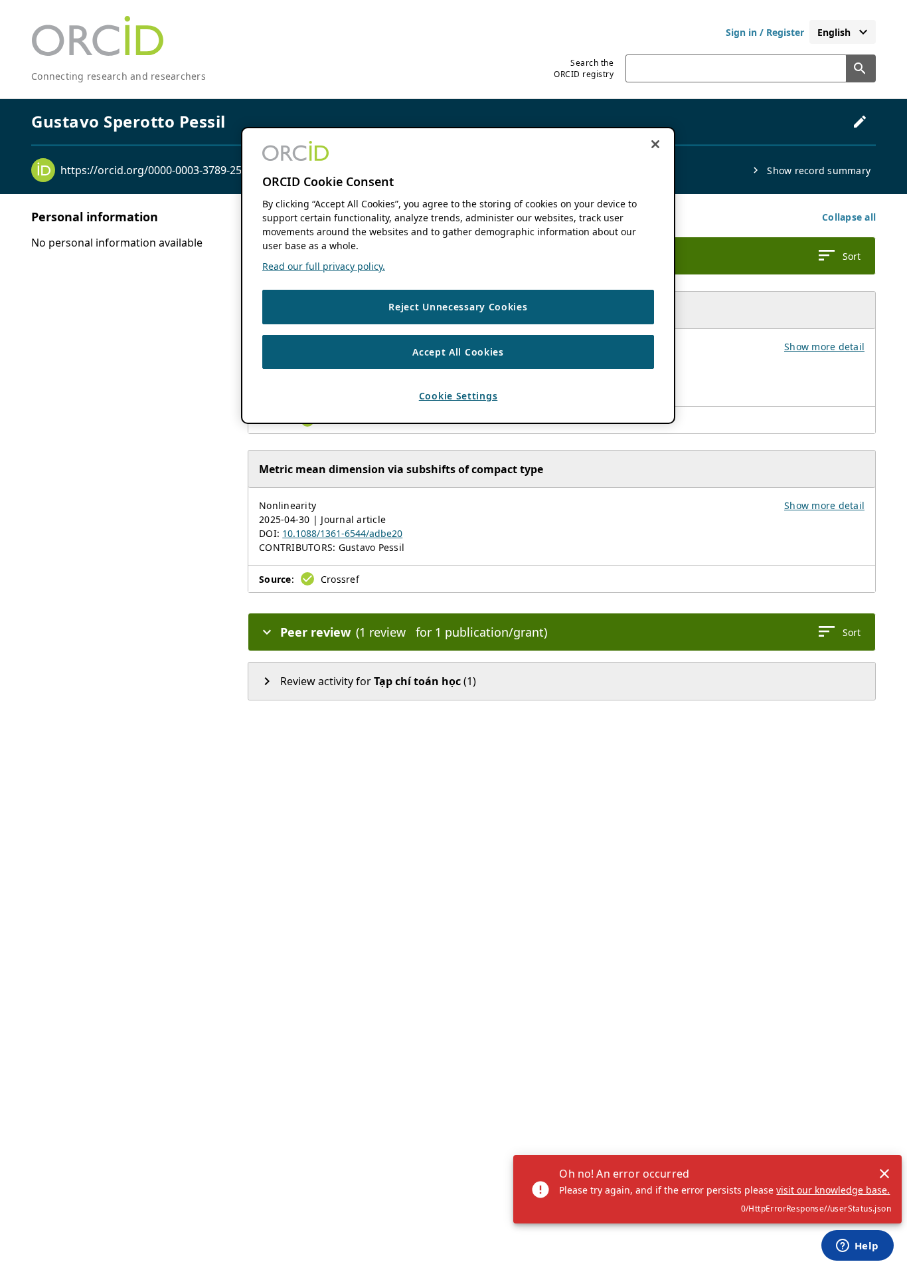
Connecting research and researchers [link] (118, 76)
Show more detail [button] (824, 346)
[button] (849, 217)
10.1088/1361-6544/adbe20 (342, 533)
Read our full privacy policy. (323, 266)
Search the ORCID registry (584, 68)
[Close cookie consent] (655, 144)
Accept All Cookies (458, 352)
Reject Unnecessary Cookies (457, 306)
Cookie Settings (458, 395)
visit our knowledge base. (833, 1190)
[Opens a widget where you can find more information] (857, 1246)
